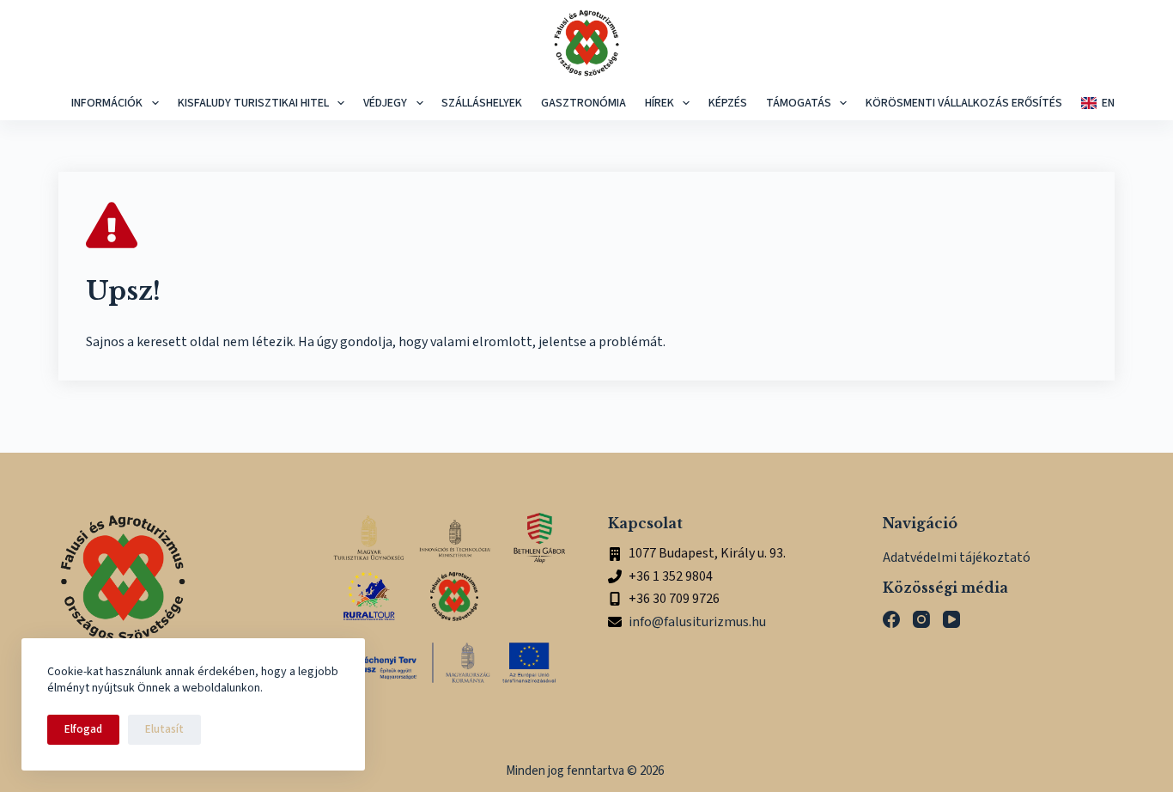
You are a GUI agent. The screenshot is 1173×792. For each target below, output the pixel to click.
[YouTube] (951, 619)
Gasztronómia (583, 103)
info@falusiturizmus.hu (697, 621)
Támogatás (798, 103)
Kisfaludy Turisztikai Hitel (253, 103)
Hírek (659, 103)
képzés (727, 103)
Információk (107, 103)
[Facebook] (891, 619)
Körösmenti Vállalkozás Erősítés (964, 103)
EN (1108, 103)
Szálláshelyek (481, 103)
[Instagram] (921, 619)
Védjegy (385, 103)
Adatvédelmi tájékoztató (956, 557)
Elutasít (164, 729)
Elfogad (83, 729)
